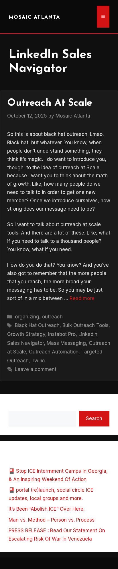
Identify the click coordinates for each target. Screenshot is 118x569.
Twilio (38, 361)
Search (17, 406)
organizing (27, 317)
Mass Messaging (66, 343)
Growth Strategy (26, 334)
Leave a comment (35, 369)
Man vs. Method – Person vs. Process (52, 520)
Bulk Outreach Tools (85, 325)
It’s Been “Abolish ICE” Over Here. (46, 509)
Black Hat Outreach (37, 325)
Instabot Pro (62, 334)
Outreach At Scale (49, 103)
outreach (52, 317)
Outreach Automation (53, 352)
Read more (82, 298)
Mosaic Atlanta (34, 17)
